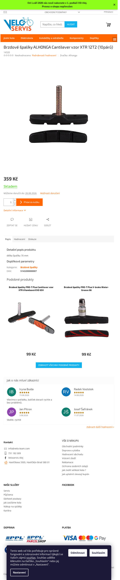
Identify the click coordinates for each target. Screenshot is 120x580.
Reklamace (67, 462)
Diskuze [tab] (32, 239)
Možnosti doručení (50, 193)
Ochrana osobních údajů (75, 466)
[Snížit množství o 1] (14, 204)
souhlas (31, 557)
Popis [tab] (8, 239)
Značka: (68, 55)
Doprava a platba (71, 450)
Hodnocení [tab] (19, 239)
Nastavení (19, 572)
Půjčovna (8, 494)
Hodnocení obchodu (72, 454)
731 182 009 (14, 453)
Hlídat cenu (31, 225)
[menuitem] (9, 38)
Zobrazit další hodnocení (99, 426)
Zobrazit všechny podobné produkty (58, 365)
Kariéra (7, 510)
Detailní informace (13, 210)
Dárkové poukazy (12, 498)
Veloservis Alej (15, 457)
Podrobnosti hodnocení (44, 55)
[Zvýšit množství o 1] (14, 200)
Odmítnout (78, 553)
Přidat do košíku (31, 202)
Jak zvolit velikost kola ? (74, 470)
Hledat (71, 24)
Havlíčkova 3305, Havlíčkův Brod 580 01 (29, 462)
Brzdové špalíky (29, 267)
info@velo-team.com (19, 448)
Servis (7, 490)
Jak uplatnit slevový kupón (75, 474)
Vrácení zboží (69, 458)
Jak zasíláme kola (12, 502)
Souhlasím (98, 553)
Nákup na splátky (13, 506)
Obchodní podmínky (56, 12)
